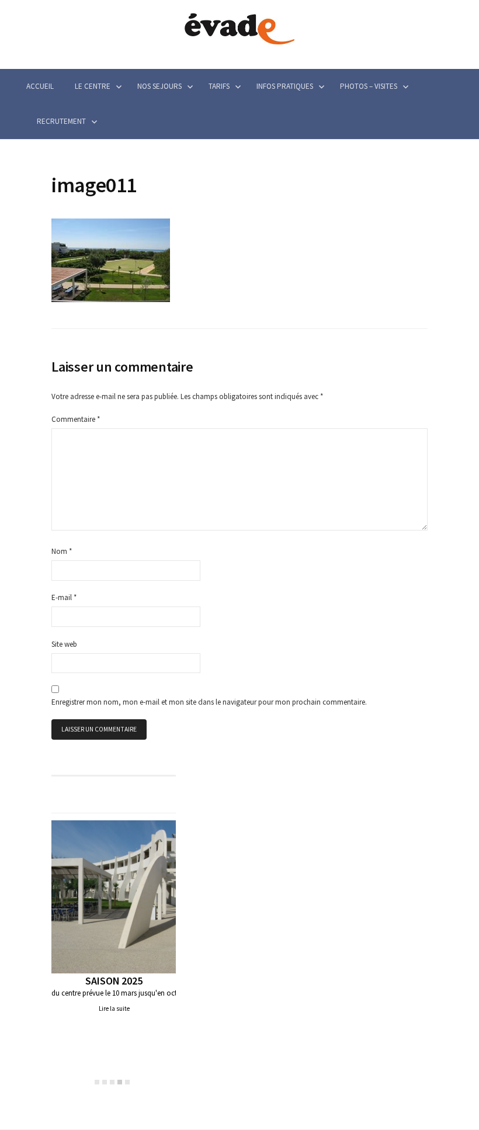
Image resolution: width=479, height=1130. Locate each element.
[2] (104, 1082)
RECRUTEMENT (61, 121)
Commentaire (75, 419)
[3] (112, 1082)
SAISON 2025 (113, 980)
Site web (64, 644)
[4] (119, 1082)
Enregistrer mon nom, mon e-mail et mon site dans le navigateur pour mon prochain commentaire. (209, 702)
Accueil (40, 86)
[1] (97, 1082)
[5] (127, 1082)
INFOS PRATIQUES (284, 86)
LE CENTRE (92, 86)
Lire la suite (114, 1008)
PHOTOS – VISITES (368, 86)
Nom (61, 551)
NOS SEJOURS (159, 86)
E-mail (64, 597)
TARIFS (219, 86)
